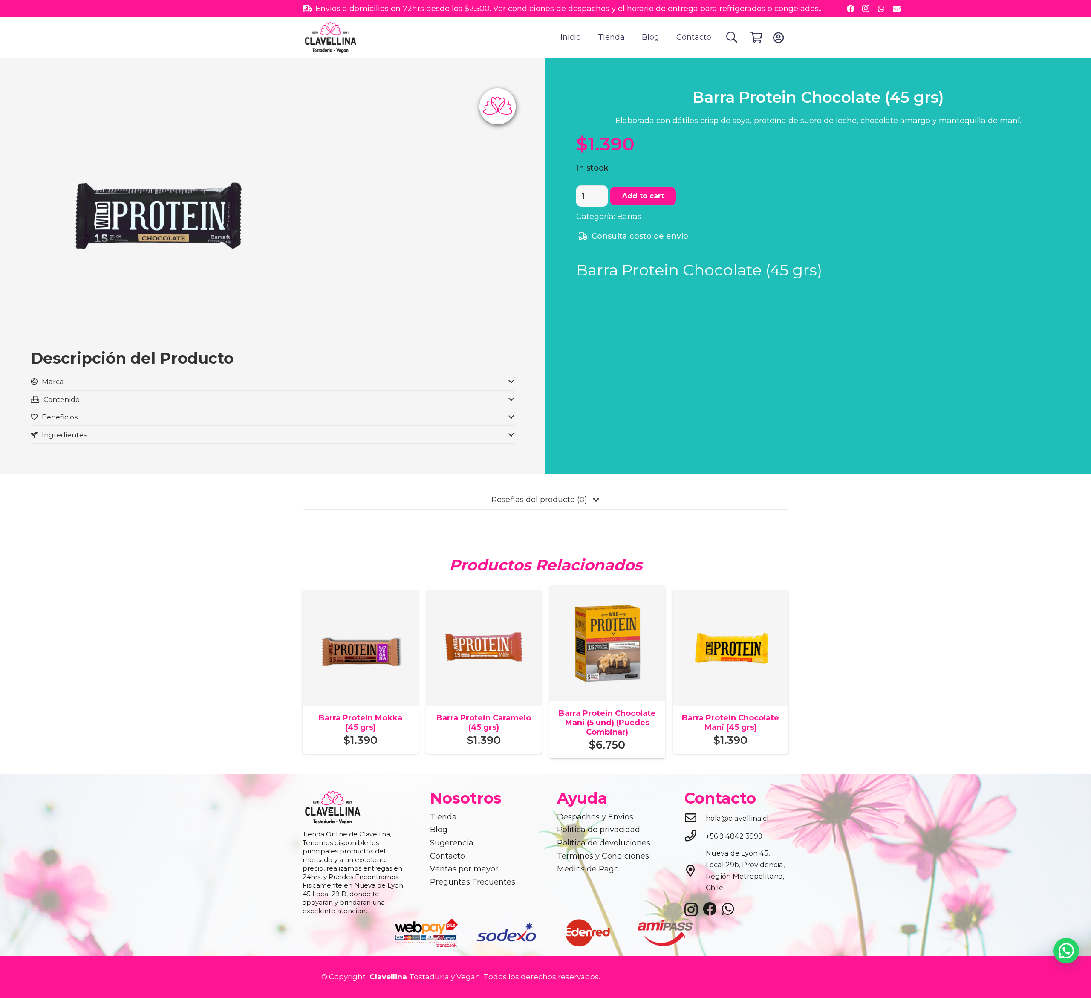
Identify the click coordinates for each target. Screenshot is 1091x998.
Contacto (447, 856)
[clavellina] (330, 37)
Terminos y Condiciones (603, 856)
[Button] (778, 37)
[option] (427, 932)
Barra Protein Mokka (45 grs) (360, 722)
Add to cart (643, 196)
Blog (438, 829)
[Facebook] (850, 8)
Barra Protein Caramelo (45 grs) (483, 722)
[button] (732, 37)
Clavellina (387, 976)
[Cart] (756, 37)
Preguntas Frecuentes (472, 882)
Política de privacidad (598, 829)
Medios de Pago (588, 869)
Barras (629, 216)
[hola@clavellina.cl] (695, 818)
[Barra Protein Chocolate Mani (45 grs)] (731, 596)
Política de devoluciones (603, 843)
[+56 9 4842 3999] (695, 836)
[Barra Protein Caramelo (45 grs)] (484, 596)
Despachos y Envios (595, 817)
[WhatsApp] (881, 8)
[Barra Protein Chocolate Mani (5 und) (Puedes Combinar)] (607, 591)
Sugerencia (451, 843)
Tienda (443, 817)
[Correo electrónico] (896, 8)
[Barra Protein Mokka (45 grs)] (361, 596)
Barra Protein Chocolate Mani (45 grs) (730, 722)
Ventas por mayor (464, 869)
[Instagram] (866, 8)
